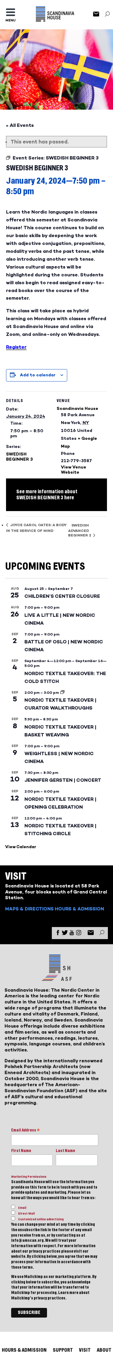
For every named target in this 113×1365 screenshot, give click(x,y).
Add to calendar (37, 375)
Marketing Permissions (28, 1176)
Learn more (68, 1293)
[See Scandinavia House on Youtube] (72, 934)
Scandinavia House (77, 408)
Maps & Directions (29, 909)
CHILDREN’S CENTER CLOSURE (62, 596)
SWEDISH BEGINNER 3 (19, 457)
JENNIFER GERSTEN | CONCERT (62, 780)
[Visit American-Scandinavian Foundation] (56, 978)
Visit (85, 1350)
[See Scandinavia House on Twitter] (65, 934)
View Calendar (20, 846)
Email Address (25, 1130)
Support (63, 1350)
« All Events (20, 125)
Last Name (65, 1151)
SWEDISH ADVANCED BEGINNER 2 (80, 530)
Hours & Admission (79, 909)
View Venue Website (73, 470)
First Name (21, 1151)
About (104, 1350)
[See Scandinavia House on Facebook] (58, 934)
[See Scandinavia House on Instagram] (79, 934)
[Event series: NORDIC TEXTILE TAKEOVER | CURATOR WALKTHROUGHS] (62, 693)
